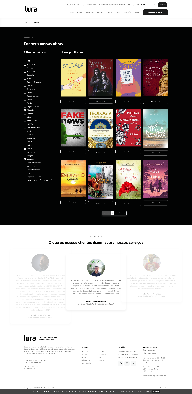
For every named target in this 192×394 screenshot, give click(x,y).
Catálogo (100, 12)
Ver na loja (73, 101)
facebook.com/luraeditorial (127, 351)
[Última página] (124, 213)
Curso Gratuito (86, 363)
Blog (118, 12)
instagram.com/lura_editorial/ (128, 354)
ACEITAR (156, 391)
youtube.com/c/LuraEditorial (127, 357)
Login (153, 5)
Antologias (90, 12)
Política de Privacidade (48, 388)
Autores (110, 12)
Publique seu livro (155, 12)
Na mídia (84, 354)
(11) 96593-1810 (90, 5)
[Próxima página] (120, 213)
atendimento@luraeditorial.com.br (113, 5)
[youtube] (137, 4)
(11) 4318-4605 (74, 5)
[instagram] (133, 4)
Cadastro (162, 5)
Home (72, 12)
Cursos (79, 12)
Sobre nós (127, 12)
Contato (137, 12)
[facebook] (129, 4)
